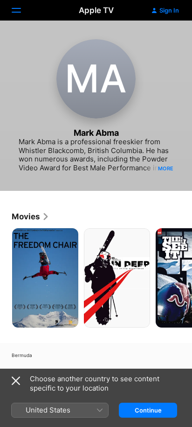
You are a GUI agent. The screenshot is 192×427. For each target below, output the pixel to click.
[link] (30, 216)
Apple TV (96, 10)
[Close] (16, 381)
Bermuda (22, 355)
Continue (148, 410)
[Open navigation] (22, 10)
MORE (165, 168)
